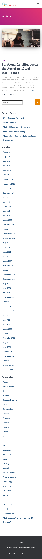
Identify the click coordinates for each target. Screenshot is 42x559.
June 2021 (7, 347)
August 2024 (7, 243)
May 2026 (6, 161)
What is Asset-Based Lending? (14, 132)
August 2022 (7, 315)
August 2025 (7, 197)
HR (4, 445)
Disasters (6, 418)
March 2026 (7, 170)
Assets (5, 382)
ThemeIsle (29, 553)
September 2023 (9, 279)
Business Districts (10, 400)
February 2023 (8, 297)
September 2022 (9, 311)
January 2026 (8, 179)
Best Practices (8, 386)
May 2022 (6, 320)
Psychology (7, 482)
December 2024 (9, 234)
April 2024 (7, 256)
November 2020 (9, 365)
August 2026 (7, 152)
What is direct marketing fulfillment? (21, 548)
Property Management (11, 477)
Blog (3, 60)
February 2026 (8, 175)
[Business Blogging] (10, 4)
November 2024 (9, 238)
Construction (8, 409)
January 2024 (8, 270)
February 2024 (8, 265)
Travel (5, 509)
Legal (5, 459)
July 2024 (6, 247)
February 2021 (8, 356)
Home (21, 542)
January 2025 (8, 229)
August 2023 (7, 284)
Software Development (11, 500)
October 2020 (8, 370)
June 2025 (7, 207)
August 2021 (7, 343)
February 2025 (8, 225)
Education (7, 423)
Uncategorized (8, 513)
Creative (6, 414)
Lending (6, 464)
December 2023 (9, 275)
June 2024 (7, 252)
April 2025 (7, 216)
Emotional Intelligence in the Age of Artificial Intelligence (20, 69)
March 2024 (7, 261)
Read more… (30, 90)
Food (5, 436)
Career (5, 405)
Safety (5, 495)
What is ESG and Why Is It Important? (16, 127)
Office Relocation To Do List (13, 118)
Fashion (6, 427)
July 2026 (6, 157)
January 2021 (8, 361)
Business (6, 395)
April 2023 (7, 293)
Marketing (7, 468)
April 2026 (7, 166)
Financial (6, 432)
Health (5, 441)
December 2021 (9, 338)
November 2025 (9, 184)
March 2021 (7, 352)
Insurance (7, 450)
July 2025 (6, 202)
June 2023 (7, 288)
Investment (7, 454)
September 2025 (9, 193)
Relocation (7, 491)
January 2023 (8, 302)
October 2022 (8, 306)
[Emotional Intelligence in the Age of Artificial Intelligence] (21, 42)
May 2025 (6, 211)
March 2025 (7, 220)
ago (12, 94)
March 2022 (7, 329)
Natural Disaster (9, 473)
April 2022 (7, 324)
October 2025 (8, 188)
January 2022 (8, 334)
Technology (7, 504)
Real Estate (7, 486)
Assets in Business (10, 122)
